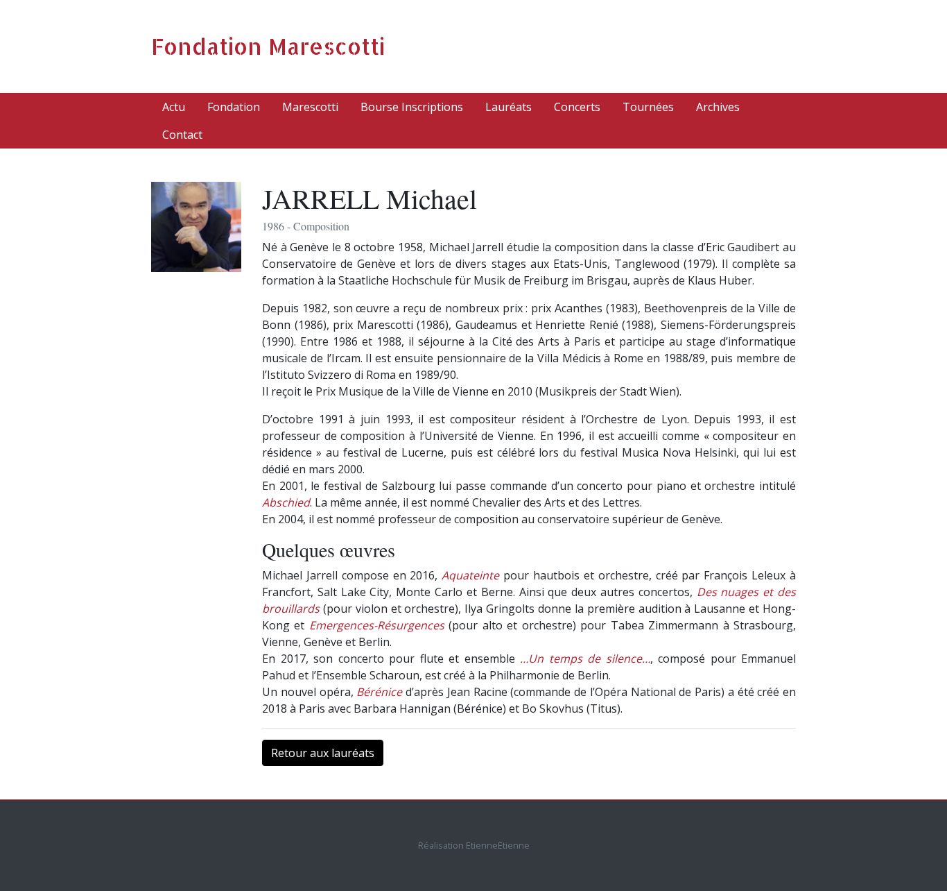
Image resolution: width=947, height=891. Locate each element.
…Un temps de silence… (585, 658)
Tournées (648, 106)
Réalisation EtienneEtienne (474, 845)
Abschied (286, 502)
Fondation (233, 106)
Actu (173, 106)
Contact (182, 134)
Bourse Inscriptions (411, 106)
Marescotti (310, 106)
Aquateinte (470, 575)
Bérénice (379, 691)
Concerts (577, 106)
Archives (718, 106)
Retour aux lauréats (322, 753)
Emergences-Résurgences (376, 625)
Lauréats (508, 106)
